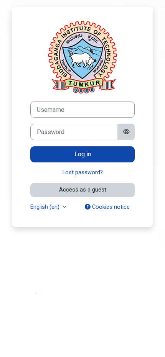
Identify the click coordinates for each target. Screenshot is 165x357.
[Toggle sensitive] (125, 132)
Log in (82, 154)
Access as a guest (82, 189)
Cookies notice (110, 206)
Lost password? (83, 172)
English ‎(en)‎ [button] (45, 206)
